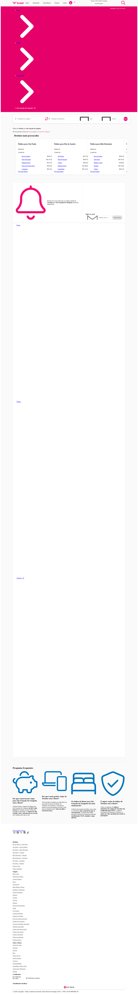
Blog (14, 953)
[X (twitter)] (21, 833)
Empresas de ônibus (18, 876)
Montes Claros (98, 163)
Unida (14, 908)
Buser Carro (16, 874)
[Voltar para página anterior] (74, 3)
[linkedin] (24, 833)
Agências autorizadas (18, 926)
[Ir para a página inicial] (19, 830)
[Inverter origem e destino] (46, 118)
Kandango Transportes (19, 890)
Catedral (15, 897)
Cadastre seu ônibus (18, 916)
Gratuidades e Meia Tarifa (19, 966)
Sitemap (15, 971)
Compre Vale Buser (18, 934)
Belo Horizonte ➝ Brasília (20, 855)
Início (27, 3)
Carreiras (15, 961)
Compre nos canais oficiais (20, 929)
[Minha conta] (70, 3)
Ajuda (65, 3)
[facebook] (17, 833)
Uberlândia (61, 169)
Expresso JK (16, 884)
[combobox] (30, 119)
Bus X (14, 882)
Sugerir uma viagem (18, 932)
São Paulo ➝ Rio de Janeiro (20, 847)
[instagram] (14, 833)
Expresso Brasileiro (18, 913)
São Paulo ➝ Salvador (19, 861)
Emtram (15, 895)
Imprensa (15, 948)
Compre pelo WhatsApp (19, 969)
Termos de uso (16, 955)
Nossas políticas (17, 958)
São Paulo (61, 156)
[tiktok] (28, 833)
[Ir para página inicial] (18, 3)
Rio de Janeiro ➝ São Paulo (20, 844)
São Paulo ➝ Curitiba (18, 852)
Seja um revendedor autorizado (21, 924)
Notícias (15, 950)
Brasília (96, 166)
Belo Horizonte (26, 159)
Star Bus (15, 900)
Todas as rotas (16, 866)
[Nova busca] (123, 3)
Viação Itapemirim (18, 892)
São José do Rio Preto (28, 166)
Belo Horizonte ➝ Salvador (20, 858)
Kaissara (15, 903)
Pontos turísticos (17, 940)
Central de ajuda (17, 945)
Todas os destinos (17, 869)
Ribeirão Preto (26, 163)
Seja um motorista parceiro (20, 919)
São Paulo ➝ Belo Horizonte (20, 850)
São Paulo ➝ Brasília (18, 863)
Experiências (47, 2)
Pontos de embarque (18, 937)
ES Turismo (16, 911)
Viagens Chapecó (17, 879)
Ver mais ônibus (23, 171)
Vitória (60, 163)
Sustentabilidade (17, 963)
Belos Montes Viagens (18, 887)
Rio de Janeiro (26, 156)
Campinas (25, 169)
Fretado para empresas (19, 921)
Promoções (36, 3)
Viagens (56, 3)
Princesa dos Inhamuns (19, 905)
